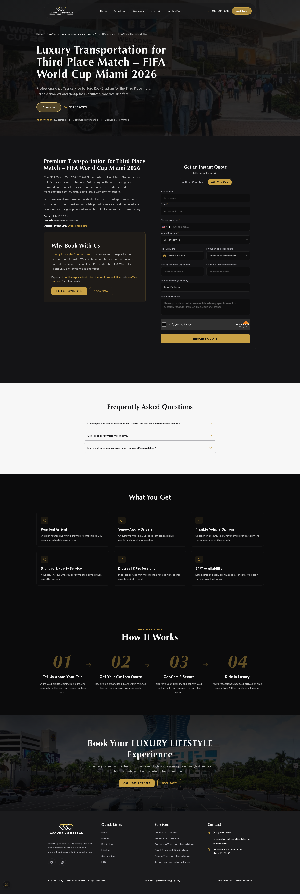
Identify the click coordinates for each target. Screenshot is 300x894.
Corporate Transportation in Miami (174, 844)
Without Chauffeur (193, 182)
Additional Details (170, 296)
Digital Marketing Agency (167, 880)
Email (164, 204)
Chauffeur (52, 34)
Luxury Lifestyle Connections (70, 254)
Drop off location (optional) (222, 264)
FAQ (103, 862)
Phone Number (170, 220)
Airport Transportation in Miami (172, 862)
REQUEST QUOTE (205, 338)
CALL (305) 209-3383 (69, 291)
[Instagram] (62, 862)
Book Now (242, 11)
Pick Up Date (169, 248)
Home (39, 34)
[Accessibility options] (6, 884)
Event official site (77, 225)
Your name (168, 191)
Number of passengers (219, 248)
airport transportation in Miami (78, 277)
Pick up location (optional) (175, 264)
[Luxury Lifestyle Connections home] (61, 11)
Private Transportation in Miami (172, 856)
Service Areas (109, 856)
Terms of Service (243, 880)
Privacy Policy (224, 880)
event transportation (109, 277)
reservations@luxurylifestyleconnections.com (232, 840)
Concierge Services (166, 832)
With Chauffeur (220, 182)
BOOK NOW (101, 291)
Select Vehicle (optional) (174, 280)
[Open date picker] (165, 255)
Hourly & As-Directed (167, 838)
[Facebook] (52, 862)
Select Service (170, 232)
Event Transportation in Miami (171, 850)
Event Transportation (72, 34)
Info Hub (106, 850)
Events (90, 34)
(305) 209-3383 (77, 107)
